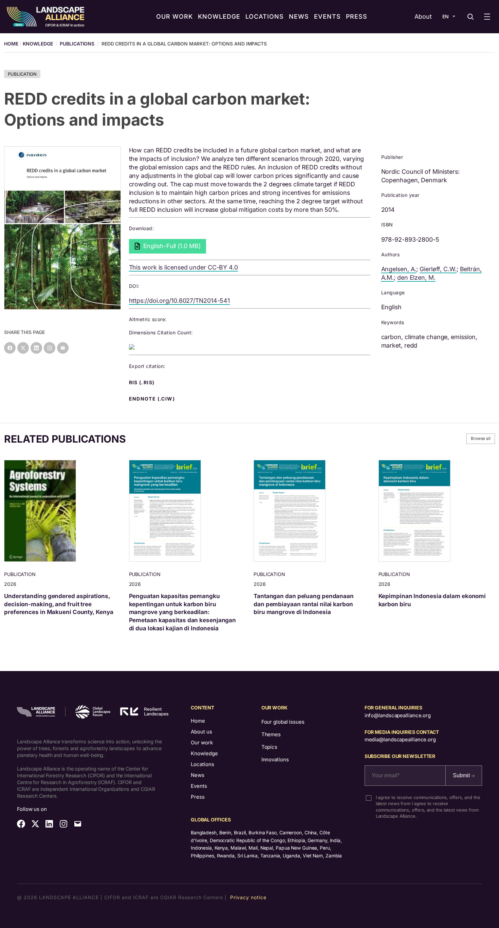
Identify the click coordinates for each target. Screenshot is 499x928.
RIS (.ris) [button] (142, 382)
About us (201, 731)
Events (199, 786)
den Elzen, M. (416, 277)
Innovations (275, 759)
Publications (77, 44)
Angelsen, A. (399, 269)
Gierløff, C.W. (438, 269)
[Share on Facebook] (10, 348)
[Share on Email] (63, 348)
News (197, 775)
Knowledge (38, 44)
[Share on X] (23, 348)
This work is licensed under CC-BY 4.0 (183, 267)
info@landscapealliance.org (398, 715)
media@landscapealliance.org (400, 739)
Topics (269, 747)
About (423, 16)
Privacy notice (248, 897)
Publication (22, 74)
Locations (202, 764)
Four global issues (282, 722)
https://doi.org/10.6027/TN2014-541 (179, 300)
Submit (462, 775)
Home (198, 721)
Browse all (481, 438)
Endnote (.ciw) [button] (153, 399)
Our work (202, 742)
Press (198, 797)
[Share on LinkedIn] (36, 348)
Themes (271, 734)
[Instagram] (49, 348)
